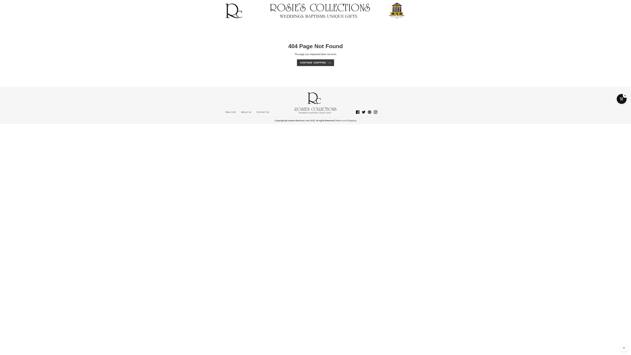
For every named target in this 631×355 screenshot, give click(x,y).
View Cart (230, 112)
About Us (246, 112)
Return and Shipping (346, 120)
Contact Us (262, 112)
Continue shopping (313, 62)
